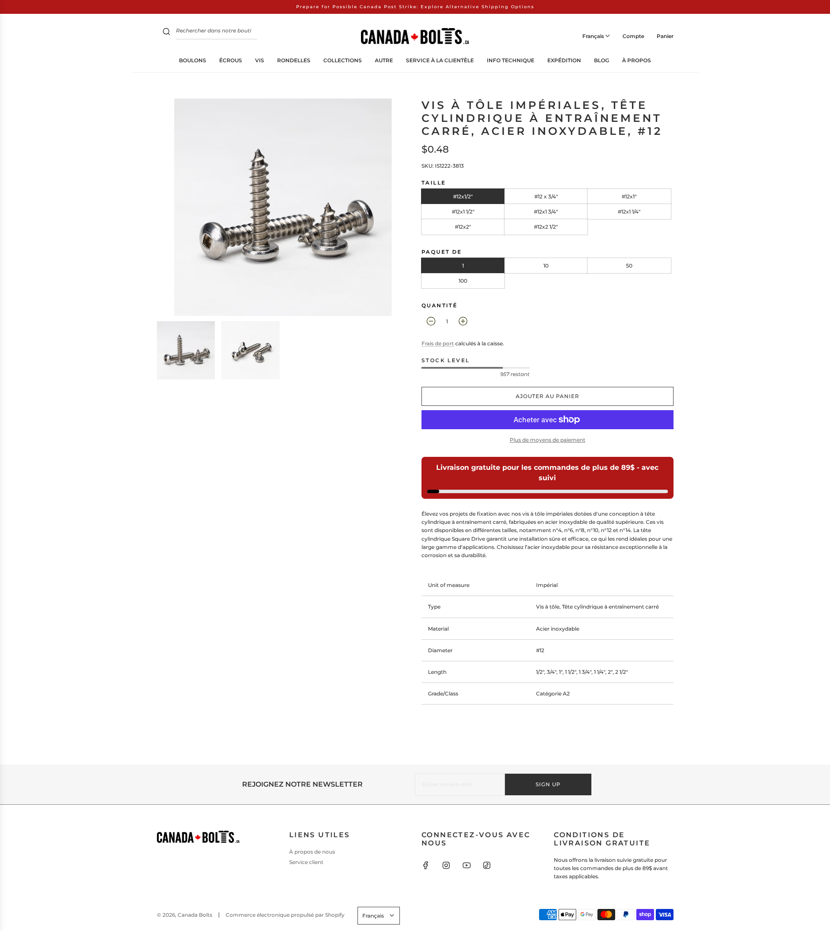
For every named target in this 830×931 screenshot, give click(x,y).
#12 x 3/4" (546, 196)
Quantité (439, 305)
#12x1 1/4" (629, 211)
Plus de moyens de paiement (547, 440)
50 (629, 265)
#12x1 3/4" (546, 211)
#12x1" (629, 196)
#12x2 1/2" (546, 226)
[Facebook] (425, 865)
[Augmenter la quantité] (462, 321)
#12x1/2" (463, 196)
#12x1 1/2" (463, 211)
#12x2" (463, 226)
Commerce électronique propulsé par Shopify (285, 915)
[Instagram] (446, 865)
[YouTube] (466, 865)
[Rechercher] (166, 32)
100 (463, 280)
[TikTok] (486, 865)
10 (546, 265)
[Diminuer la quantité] (431, 321)
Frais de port (437, 343)
